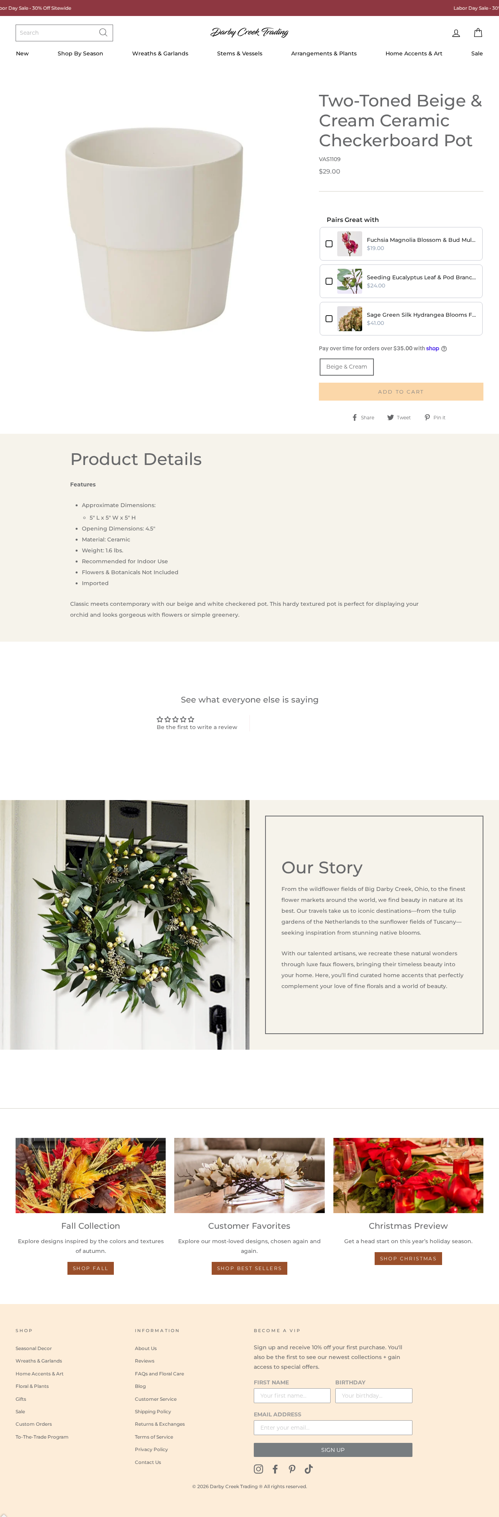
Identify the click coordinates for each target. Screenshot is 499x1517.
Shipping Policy (153, 1411)
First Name (271, 1382)
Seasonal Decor (34, 1348)
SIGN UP (333, 1449)
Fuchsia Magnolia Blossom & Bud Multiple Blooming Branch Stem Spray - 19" (422, 239)
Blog (140, 1386)
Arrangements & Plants (324, 53)
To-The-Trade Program (42, 1437)
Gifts (21, 1399)
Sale (477, 53)
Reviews (144, 1361)
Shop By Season (80, 53)
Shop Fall (91, 1268)
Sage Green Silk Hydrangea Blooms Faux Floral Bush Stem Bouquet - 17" (422, 314)
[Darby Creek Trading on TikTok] (308, 1469)
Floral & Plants (32, 1386)
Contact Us (148, 1462)
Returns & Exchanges (160, 1424)
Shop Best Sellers (249, 1268)
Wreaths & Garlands (160, 53)
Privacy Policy (151, 1449)
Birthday (350, 1382)
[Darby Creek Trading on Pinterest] (292, 1469)
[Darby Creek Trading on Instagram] (258, 1469)
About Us (146, 1348)
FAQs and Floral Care (159, 1374)
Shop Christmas (408, 1259)
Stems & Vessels (239, 53)
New (22, 53)
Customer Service (156, 1399)
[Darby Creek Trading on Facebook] (275, 1469)
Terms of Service (154, 1437)
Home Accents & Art (414, 53)
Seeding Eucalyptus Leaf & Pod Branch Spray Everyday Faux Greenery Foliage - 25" (422, 277)
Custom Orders (34, 1424)
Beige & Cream (346, 366)
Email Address (277, 1414)
